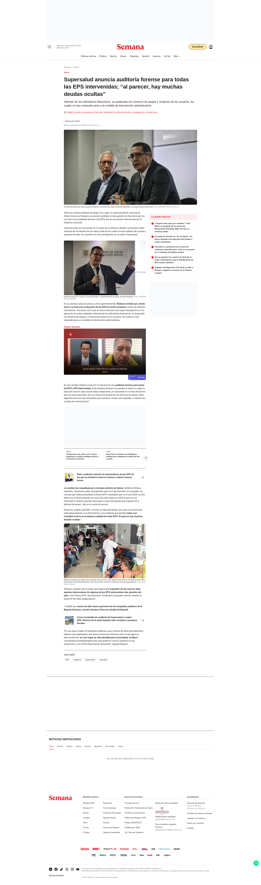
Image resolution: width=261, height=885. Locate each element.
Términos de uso (132, 803)
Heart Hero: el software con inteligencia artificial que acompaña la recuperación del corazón (122, 456)
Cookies (190, 828)
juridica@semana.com (164, 819)
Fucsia (86, 827)
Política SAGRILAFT (133, 822)
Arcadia (86, 818)
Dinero (86, 813)
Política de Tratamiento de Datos (139, 808)
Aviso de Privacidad (59, 875)
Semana (67, 67)
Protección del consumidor (166, 803)
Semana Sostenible (111, 832)
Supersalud (90, 660)
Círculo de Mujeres (111, 827)
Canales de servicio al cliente (199, 813)
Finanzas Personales (112, 813)
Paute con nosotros (195, 823)
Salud (76, 67)
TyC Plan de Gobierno (134, 832)
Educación (107, 803)
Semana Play (88, 803)
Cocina (106, 822)
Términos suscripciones (135, 813)
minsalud (103, 660)
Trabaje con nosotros (196, 818)
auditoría (77, 660)
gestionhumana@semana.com (168, 830)
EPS (67, 660)
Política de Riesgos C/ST (135, 818)
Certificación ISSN (132, 827)
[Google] (50, 869)
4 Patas (86, 832)
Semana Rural (109, 818)
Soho (85, 822)
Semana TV (88, 808)
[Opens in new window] (56, 869)
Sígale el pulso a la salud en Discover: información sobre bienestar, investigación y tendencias (112, 112)
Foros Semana (109, 808)
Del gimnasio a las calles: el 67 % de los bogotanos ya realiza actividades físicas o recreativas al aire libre (82, 456)
